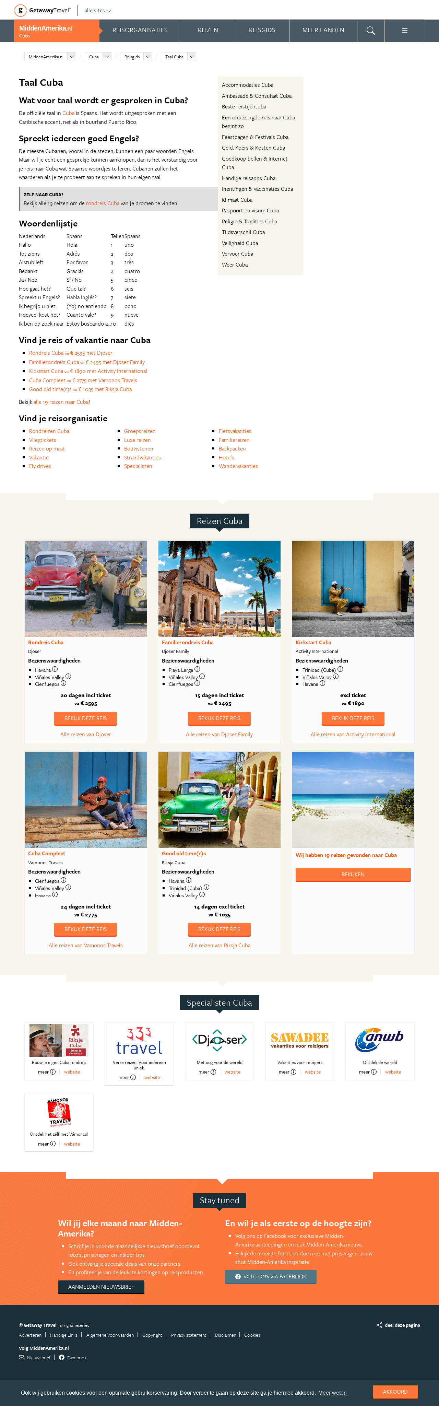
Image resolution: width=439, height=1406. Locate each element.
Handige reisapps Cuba (248, 178)
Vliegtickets (42, 440)
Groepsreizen (140, 431)
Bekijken (353, 874)
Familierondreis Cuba (188, 642)
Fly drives (40, 466)
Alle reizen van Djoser (85, 734)
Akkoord (395, 1391)
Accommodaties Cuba (247, 85)
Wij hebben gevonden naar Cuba (346, 855)
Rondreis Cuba (45, 642)
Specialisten (138, 466)
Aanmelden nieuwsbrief (101, 1286)
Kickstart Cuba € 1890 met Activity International (88, 371)
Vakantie (39, 457)
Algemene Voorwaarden (110, 1334)
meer (43, 1072)
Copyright (152, 1334)
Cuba (94, 56)
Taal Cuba (174, 56)
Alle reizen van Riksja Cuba (219, 945)
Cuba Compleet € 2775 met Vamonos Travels (83, 380)
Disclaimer (225, 1334)
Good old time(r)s (184, 853)
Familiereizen (234, 440)
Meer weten (332, 1393)
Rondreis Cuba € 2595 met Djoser (70, 353)
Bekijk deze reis (85, 718)
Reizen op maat (47, 448)
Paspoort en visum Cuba (250, 210)
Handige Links (64, 1334)
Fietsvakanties (235, 431)
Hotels (226, 457)
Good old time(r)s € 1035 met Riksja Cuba (80, 389)
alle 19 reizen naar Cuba (61, 402)
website (72, 1071)
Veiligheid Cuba (240, 243)
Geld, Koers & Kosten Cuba (253, 147)
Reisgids (132, 56)
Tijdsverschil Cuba (243, 232)
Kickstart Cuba (313, 642)
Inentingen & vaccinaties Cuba (257, 189)
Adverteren (30, 1334)
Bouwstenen (138, 448)
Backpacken (232, 448)
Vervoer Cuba (237, 253)
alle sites (95, 10)
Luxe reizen (137, 440)
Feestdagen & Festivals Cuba (255, 137)
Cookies (252, 1334)
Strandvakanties (142, 457)
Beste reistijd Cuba (244, 106)
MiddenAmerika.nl (46, 56)
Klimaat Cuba (237, 200)
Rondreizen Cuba (49, 431)
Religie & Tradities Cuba (249, 221)
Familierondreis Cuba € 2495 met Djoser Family (87, 362)
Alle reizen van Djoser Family (219, 734)
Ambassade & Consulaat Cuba (257, 96)
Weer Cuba (235, 264)
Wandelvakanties (238, 466)
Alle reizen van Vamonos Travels (86, 945)
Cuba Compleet (46, 853)
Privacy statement (188, 1334)
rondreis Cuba (102, 203)
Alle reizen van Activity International (353, 734)
